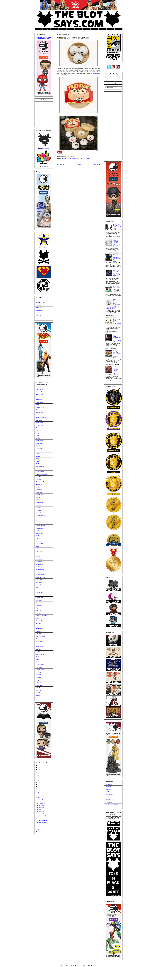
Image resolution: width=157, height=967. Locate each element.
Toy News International (41, 312)
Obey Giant (39, 600)
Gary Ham (38, 479)
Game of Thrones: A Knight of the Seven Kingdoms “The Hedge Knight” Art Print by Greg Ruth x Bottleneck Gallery (112, 304)
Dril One (38, 458)
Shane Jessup (39, 646)
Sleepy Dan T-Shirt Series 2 (116, 287)
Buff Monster (39, 420)
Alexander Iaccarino (41, 391)
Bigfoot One (39, 410)
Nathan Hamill (39, 595)
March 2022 (42, 803)
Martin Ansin (39, 561)
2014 (39, 780)
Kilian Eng (38, 541)
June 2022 (41, 809)
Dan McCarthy (39, 438)
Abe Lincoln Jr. (39, 389)
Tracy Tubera (39, 682)
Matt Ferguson (39, 564)
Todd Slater (39, 674)
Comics (102, 29)
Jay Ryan (38, 505)
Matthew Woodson (40, 574)
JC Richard (39, 507)
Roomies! (107, 799)
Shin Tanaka (45, 166)
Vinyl (46, 29)
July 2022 (41, 811)
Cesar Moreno (39, 425)
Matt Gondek (39, 566)
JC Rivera (38, 510)
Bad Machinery (109, 784)
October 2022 (42, 818)
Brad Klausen (39, 412)
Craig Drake (39, 433)
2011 (39, 773)
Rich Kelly (38, 623)
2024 (39, 827)
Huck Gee (38, 497)
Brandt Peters (39, 415)
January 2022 (42, 799)
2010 (39, 771)
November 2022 (43, 820)
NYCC (118, 29)
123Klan (38, 386)
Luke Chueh (39, 551)
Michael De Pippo (40, 577)
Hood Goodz (73, 158)
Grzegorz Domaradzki (41, 487)
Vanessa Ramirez (44, 148)
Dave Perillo (39, 446)
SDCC (110, 29)
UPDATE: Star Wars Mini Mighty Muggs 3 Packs (117, 226)
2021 (39, 795)
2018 (39, 788)
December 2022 (43, 822)
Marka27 (38, 556)
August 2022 (42, 813)
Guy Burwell (39, 489)
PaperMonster (39, 608)
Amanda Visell (39, 394)
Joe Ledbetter (39, 523)
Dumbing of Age (109, 794)
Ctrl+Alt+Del (108, 789)
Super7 (38, 659)
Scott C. (38, 639)
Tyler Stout (38, 687)
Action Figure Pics (40, 305)
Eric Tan (38, 464)
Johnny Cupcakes (40, 525)
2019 (39, 790)
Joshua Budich (39, 528)
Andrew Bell (39, 399)
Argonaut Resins (40, 407)
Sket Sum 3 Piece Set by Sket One (73, 38)
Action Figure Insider (41, 302)
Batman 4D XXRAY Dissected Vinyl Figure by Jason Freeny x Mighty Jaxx (117, 338)
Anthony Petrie (39, 402)
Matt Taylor (38, 572)
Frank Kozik (39, 476)
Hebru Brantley (39, 494)
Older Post (96, 164)
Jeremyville (39, 512)
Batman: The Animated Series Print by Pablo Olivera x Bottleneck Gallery (116, 274)
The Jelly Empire (40, 669)
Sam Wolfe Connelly (41, 636)
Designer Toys (65, 158)
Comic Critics (108, 786)
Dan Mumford (39, 440)
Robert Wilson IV (40, 626)
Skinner (38, 651)
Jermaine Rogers (40, 515)
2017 (39, 786)
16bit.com (38, 300)
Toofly (37, 680)
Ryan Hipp (38, 631)
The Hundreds (39, 667)
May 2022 (41, 807)
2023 (39, 825)
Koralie (38, 546)
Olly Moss (38, 605)
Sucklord (38, 657)
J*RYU (37, 500)
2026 (39, 831)
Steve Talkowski (40, 654)
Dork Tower (108, 792)
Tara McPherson (40, 662)
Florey (37, 469)
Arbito (37, 404)
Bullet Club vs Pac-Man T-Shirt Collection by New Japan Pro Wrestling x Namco (117, 258)
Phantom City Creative (41, 615)
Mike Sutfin (38, 584)
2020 (39, 793)
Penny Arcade (108, 797)
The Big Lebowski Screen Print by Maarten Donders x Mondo (116, 354)
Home (38, 29)
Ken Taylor (38, 536)
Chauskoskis (39, 428)
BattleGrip (38, 307)
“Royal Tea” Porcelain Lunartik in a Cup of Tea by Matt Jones (116, 243)
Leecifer (38, 548)
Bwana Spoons (40, 422)
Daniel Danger (39, 443)
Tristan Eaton (39, 685)
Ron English (39, 628)
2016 (39, 784)
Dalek (37, 435)
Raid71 (38, 618)
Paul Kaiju (38, 610)
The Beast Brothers (40, 664)
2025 (39, 829)
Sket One (79, 158)
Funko (71, 29)
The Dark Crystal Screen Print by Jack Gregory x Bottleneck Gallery (116, 370)
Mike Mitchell (39, 579)
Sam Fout (38, 633)
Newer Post (61, 164)
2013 (39, 778)
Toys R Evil (38, 315)
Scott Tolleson (39, 641)
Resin (54, 29)
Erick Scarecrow (40, 466)
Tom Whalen (39, 677)
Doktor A (38, 456)
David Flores (39, 448)
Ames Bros (38, 397)
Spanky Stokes (39, 310)
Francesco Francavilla (41, 474)
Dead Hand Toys (40, 451)
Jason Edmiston (40, 502)
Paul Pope (38, 613)
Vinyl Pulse (39, 318)
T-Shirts (86, 29)
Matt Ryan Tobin (40, 569)
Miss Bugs (38, 587)
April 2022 (41, 805)
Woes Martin (39, 698)
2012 (39, 776)
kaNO (37, 530)
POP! (78, 29)
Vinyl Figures (86, 158)
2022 (39, 797)
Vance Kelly (39, 693)
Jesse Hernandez (40, 518)
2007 (39, 765)
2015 (39, 782)
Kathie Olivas (39, 533)
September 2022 (43, 816)
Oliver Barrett (39, 602)
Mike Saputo (39, 582)
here (118, 818)
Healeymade (39, 492)
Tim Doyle (38, 672)
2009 (39, 769)
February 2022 (42, 801)
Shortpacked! (108, 802)
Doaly (37, 453)
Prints (94, 29)
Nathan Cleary (39, 592)
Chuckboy (38, 430)
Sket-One (38, 649)
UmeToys (38, 690)
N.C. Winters (39, 590)
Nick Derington (39, 597)
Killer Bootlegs (39, 543)
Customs (62, 29)
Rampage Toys (39, 620)
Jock (37, 520)
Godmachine (39, 484)
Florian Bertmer (40, 471)
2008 (39, 767)
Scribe (37, 644)
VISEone (38, 695)
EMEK (37, 461)
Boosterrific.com (43, 248)
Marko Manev (39, 559)
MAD (37, 554)
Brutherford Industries (41, 417)
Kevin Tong (39, 538)
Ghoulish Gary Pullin (41, 482)
